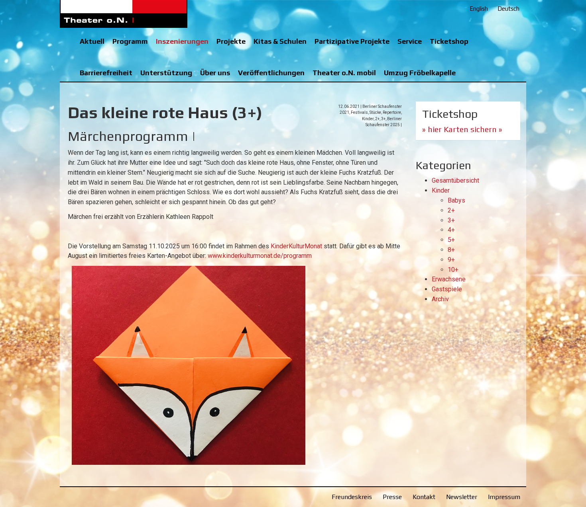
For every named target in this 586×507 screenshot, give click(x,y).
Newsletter (461, 497)
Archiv (440, 299)
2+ (451, 210)
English (479, 8)
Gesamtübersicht (455, 180)
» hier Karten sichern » (462, 129)
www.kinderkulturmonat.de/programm (260, 255)
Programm (130, 41)
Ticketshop (449, 41)
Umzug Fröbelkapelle (420, 72)
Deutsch (508, 8)
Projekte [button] (231, 41)
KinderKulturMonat (296, 246)
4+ (451, 230)
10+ (453, 269)
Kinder (441, 190)
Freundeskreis (352, 497)
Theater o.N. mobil (344, 72)
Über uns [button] (215, 72)
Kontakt (424, 497)
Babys (456, 200)
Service (409, 41)
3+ (451, 220)
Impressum (504, 497)
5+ (451, 240)
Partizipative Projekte (352, 41)
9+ (451, 259)
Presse (392, 497)
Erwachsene (449, 279)
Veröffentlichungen (271, 72)
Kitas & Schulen (280, 41)
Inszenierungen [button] (182, 41)
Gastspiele (447, 289)
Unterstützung (166, 72)
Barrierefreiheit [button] (106, 72)
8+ (451, 250)
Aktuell (92, 41)
